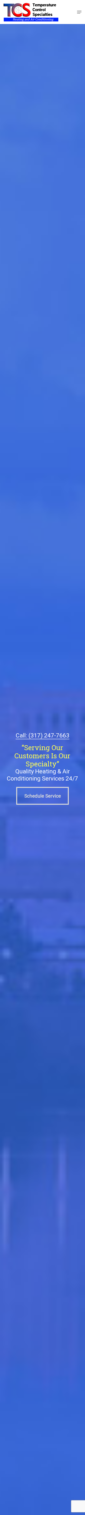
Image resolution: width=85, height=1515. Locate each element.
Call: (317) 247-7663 (42, 735)
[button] (79, 12)
